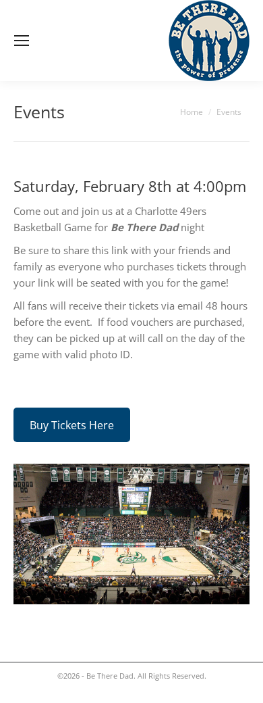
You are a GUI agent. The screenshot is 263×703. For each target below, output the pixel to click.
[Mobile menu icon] (21, 40)
